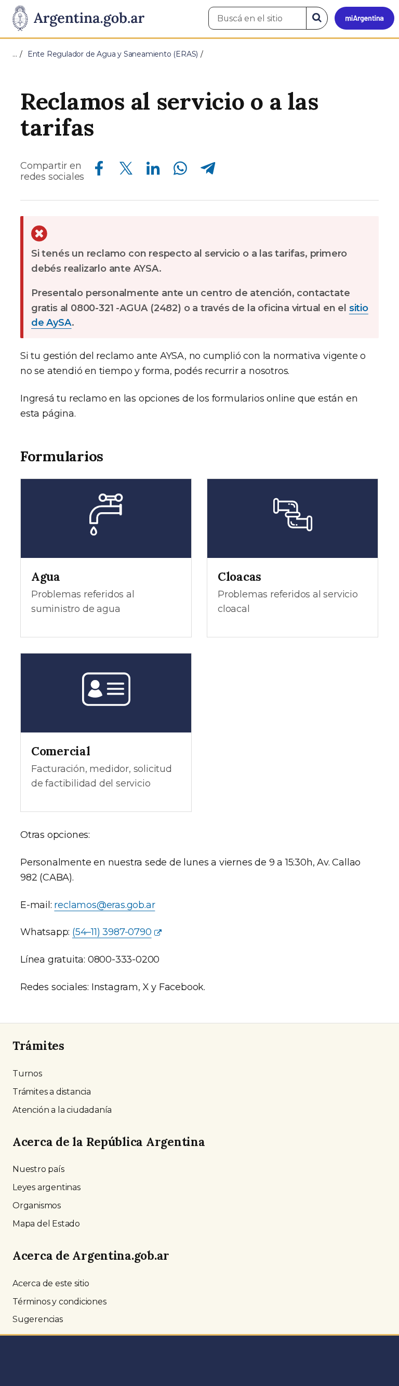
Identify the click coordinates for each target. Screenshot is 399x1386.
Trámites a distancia (51, 1092)
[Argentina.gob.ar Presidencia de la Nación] (74, 18)
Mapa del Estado (46, 1224)
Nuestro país (38, 1169)
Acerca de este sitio (50, 1283)
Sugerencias (37, 1319)
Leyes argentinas (46, 1187)
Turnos (27, 1073)
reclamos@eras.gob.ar (104, 905)
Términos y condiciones (59, 1302)
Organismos (36, 1205)
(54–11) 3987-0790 (112, 932)
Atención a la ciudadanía (62, 1110)
